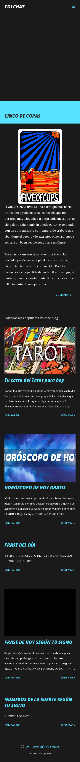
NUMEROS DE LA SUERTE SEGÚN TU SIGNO (38, 702)
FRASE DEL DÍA (19, 545)
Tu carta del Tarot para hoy (34, 380)
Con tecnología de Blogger (42, 746)
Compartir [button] (63, 295)
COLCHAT (14, 7)
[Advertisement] (40, 53)
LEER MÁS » (68, 415)
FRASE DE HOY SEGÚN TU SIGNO (38, 642)
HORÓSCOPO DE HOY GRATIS (34, 487)
